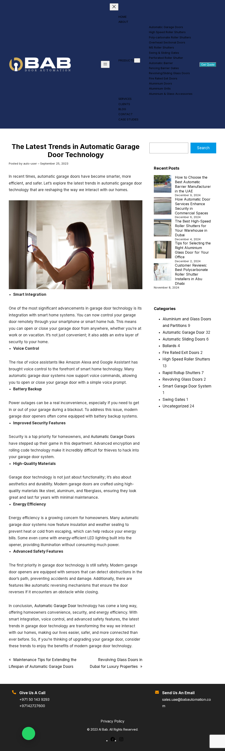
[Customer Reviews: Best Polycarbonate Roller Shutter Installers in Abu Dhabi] (162, 272)
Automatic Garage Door (55, 606)
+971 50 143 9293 (34, 699)
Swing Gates (174, 399)
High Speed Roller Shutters (186, 359)
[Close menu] (114, 7)
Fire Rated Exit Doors (181, 352)
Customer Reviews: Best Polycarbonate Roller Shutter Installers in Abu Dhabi (191, 274)
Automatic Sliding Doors (184, 339)
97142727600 (33, 706)
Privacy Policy (112, 721)
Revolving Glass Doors (183, 379)
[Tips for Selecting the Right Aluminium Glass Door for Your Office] (162, 250)
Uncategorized (176, 406)
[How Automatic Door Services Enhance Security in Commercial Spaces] (162, 206)
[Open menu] (105, 64)
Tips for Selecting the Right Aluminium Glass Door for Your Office (193, 250)
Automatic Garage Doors (113, 436)
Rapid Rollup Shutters (181, 373)
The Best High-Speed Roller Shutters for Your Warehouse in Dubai (193, 228)
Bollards (169, 346)
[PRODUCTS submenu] (137, 60)
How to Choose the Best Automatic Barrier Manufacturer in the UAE (193, 184)
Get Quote (207, 64)
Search (203, 148)
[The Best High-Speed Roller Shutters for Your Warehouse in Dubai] (162, 228)
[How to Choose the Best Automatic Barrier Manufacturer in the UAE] (162, 184)
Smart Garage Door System (187, 386)
